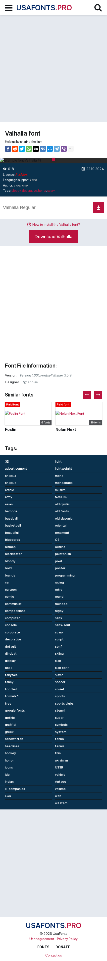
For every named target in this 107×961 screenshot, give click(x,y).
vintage (60, 781)
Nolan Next (65, 429)
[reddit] (15, 149)
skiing (59, 653)
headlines (12, 746)
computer (12, 618)
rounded (61, 604)
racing (59, 582)
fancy (9, 682)
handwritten (14, 739)
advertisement (16, 468)
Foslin (10, 429)
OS (57, 540)
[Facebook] (8, 149)
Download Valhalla (53, 236)
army (8, 497)
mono (59, 476)
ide (7, 774)
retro (58, 589)
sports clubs (64, 703)
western (61, 803)
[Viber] (64, 149)
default (10, 646)
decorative (29, 190)
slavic (59, 675)
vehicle (60, 774)
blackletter (13, 554)
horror (42, 190)
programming (65, 575)
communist (13, 604)
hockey (10, 753)
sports (60, 696)
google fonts (15, 710)
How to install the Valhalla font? (56, 224)
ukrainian (61, 760)
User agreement (41, 939)
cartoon (11, 589)
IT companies (15, 789)
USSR (59, 767)
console (11, 625)
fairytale (11, 675)
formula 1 (12, 696)
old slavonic (63, 518)
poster (60, 568)
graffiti (10, 725)
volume (60, 789)
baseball (11, 518)
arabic (9, 490)
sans (58, 618)
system (60, 732)
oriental (60, 525)
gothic (10, 718)
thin (58, 753)
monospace (64, 483)
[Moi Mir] (50, 149)
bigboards (12, 540)
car (7, 582)
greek (9, 732)
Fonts (43, 947)
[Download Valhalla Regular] (98, 207)
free (8, 703)
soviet (59, 689)
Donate (62, 947)
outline (60, 547)
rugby (59, 611)
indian (9, 781)
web (58, 796)
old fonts (62, 511)
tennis (59, 746)
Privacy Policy (67, 939)
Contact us (53, 955)
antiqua (10, 476)
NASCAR (61, 497)
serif (58, 646)
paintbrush (63, 554)
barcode (11, 511)
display (10, 661)
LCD (8, 796)
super (59, 718)
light (58, 461)
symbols (61, 725)
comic (9, 596)
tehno (59, 739)
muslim (60, 490)
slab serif (62, 668)
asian (9, 504)
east (8, 668)
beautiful (12, 533)
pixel (58, 561)
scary (51, 190)
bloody (16, 190)
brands (10, 575)
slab (58, 661)
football (11, 689)
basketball (13, 525)
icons (9, 767)
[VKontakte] (43, 149)
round (59, 596)
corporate (12, 632)
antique (10, 483)
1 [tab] (53, 159)
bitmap (10, 547)
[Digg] (36, 149)
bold (8, 568)
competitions (15, 611)
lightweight (63, 468)
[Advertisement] (53, 68)
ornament (62, 533)
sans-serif (62, 625)
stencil (60, 710)
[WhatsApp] (29, 149)
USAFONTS (44, 7)
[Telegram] (57, 149)
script (59, 639)
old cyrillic (62, 504)
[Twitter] (22, 149)
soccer (60, 682)
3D (7, 461)
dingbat (11, 653)
